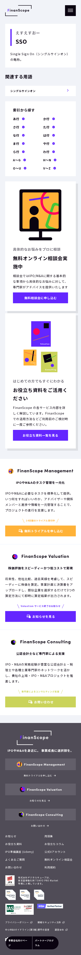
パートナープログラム (44, 943)
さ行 (16, 127)
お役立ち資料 (13, 844)
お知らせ (10, 836)
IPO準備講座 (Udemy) (19, 851)
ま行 (16, 143)
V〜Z (47, 168)
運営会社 (59, 929)
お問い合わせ (44, 702)
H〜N (47, 160)
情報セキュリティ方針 (49, 922)
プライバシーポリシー (17, 922)
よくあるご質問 (15, 859)
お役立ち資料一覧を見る (40, 435)
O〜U (17, 168)
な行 (16, 135)
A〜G (17, 160)
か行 (46, 119)
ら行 (16, 152)
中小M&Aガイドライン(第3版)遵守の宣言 (27, 929)
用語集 (48, 836)
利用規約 (50, 867)
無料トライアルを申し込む (43, 531)
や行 (46, 143)
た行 (46, 127)
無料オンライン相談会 (58, 859)
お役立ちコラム (54, 844)
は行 (46, 135)
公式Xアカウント (55, 851)
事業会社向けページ (17, 943)
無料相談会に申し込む (40, 298)
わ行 (46, 152)
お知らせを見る (43, 616)
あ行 (16, 119)
